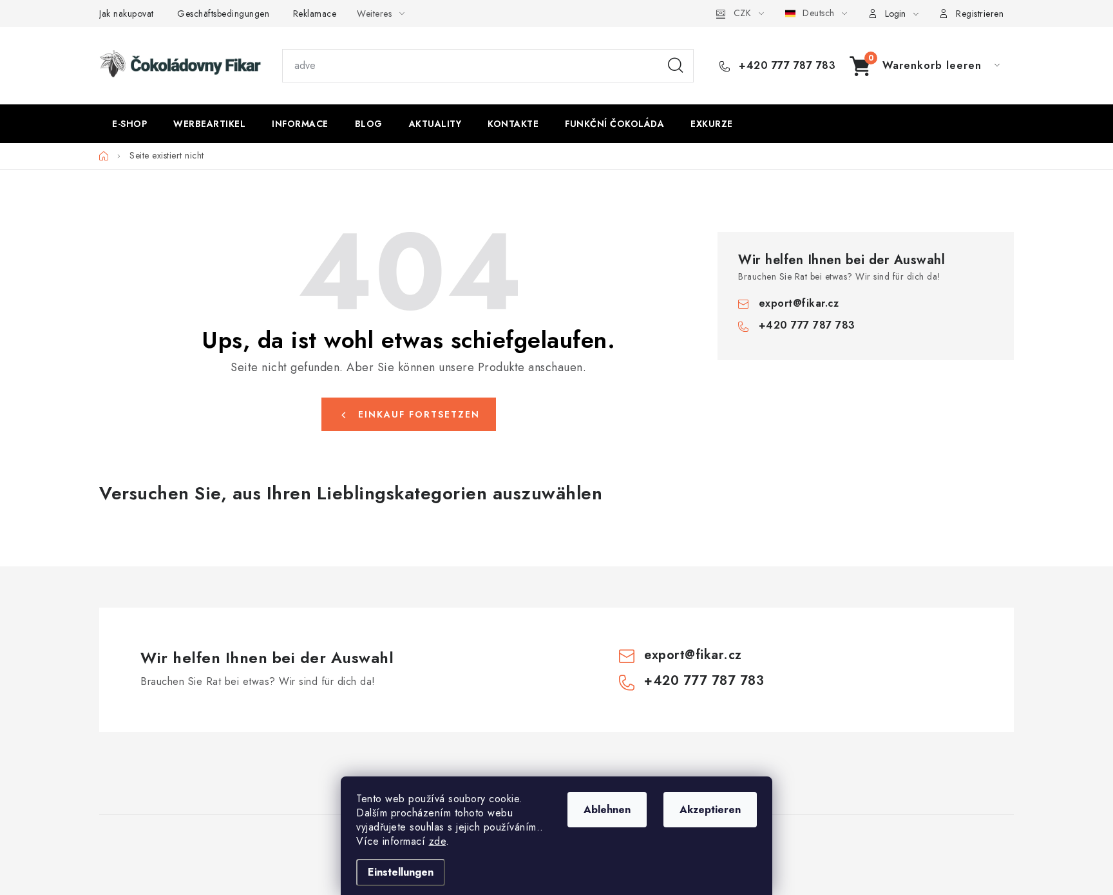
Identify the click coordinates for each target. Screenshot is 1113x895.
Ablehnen (607, 809)
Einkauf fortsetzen (419, 414)
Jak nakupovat (126, 13)
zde (437, 841)
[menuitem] (129, 123)
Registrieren (980, 13)
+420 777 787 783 (785, 65)
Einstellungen (400, 872)
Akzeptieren (710, 809)
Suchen (676, 65)
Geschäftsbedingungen (223, 13)
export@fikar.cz (799, 303)
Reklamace (315, 13)
